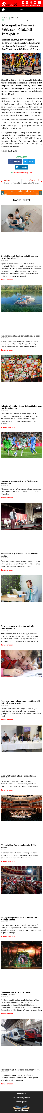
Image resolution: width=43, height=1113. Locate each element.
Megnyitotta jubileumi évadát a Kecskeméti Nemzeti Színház (19, 918)
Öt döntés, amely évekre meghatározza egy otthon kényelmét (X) (19, 257)
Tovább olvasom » (8, 280)
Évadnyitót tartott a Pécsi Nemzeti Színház (18, 776)
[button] (39, 2)
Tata (30, 173)
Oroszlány (24, 173)
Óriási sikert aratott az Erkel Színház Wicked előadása (16, 993)
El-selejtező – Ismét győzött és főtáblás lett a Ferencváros (19, 482)
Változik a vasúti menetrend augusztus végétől (20, 1070)
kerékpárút (17, 173)
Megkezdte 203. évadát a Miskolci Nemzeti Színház (19, 554)
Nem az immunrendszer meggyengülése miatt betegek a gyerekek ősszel (20, 702)
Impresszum (21, 1094)
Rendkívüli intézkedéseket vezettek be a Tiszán (20, 336)
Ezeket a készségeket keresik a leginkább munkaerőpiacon (18, 627)
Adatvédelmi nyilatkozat (21, 1098)
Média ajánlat (21, 1102)
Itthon (6, 20)
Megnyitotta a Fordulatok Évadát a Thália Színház (18, 846)
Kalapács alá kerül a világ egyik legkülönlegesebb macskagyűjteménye (21, 407)
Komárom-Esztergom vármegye (19, 20)
